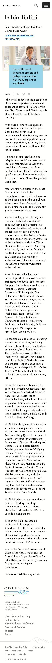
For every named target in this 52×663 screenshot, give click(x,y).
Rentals (8, 630)
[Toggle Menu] (46, 5)
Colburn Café (11, 620)
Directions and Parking (17, 616)
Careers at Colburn (14, 627)
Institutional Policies (13, 651)
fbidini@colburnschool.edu (19, 35)
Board (30, 651)
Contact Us (9, 654)
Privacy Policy (38, 647)
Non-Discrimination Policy (16, 647)
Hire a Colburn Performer (18, 623)
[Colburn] (11, 5)
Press (7, 634)
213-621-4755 (12, 39)
